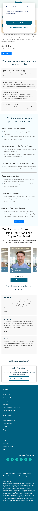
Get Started (6, 54)
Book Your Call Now (19, 378)
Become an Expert (8, 446)
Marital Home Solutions (9, 427)
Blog (4, 430)
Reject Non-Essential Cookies (19, 27)
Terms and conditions (8, 476)
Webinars (5, 449)
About (4, 440)
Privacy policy (23, 476)
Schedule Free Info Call (9, 420)
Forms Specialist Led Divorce (11, 401)
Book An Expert (19, 280)
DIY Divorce (6, 404)
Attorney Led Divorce (8, 398)
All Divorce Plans (7, 395)
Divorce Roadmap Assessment (11, 407)
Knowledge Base (7, 424)
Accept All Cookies (19, 23)
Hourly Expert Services (9, 410)
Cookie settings (19, 18)
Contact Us (6, 443)
